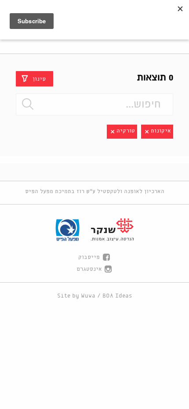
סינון (39, 79)
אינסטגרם (89, 269)
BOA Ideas (117, 296)
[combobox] (94, 104)
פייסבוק (89, 257)
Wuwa (88, 296)
